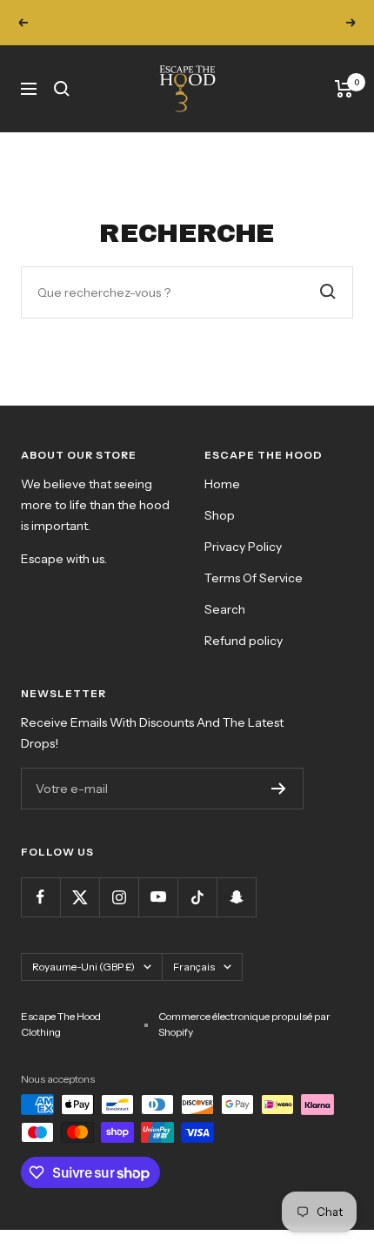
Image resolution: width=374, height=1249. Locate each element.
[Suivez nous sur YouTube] (157, 897)
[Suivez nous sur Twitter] (79, 897)
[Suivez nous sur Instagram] (118, 897)
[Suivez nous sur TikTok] (197, 897)
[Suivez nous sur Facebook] (40, 897)
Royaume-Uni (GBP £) (83, 966)
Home (222, 484)
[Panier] (344, 88)
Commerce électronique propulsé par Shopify (244, 1024)
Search (224, 609)
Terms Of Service (253, 578)
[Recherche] (62, 89)
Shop (219, 515)
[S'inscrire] (278, 788)
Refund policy (243, 640)
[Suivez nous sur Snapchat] (236, 897)
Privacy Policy (243, 546)
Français (194, 966)
